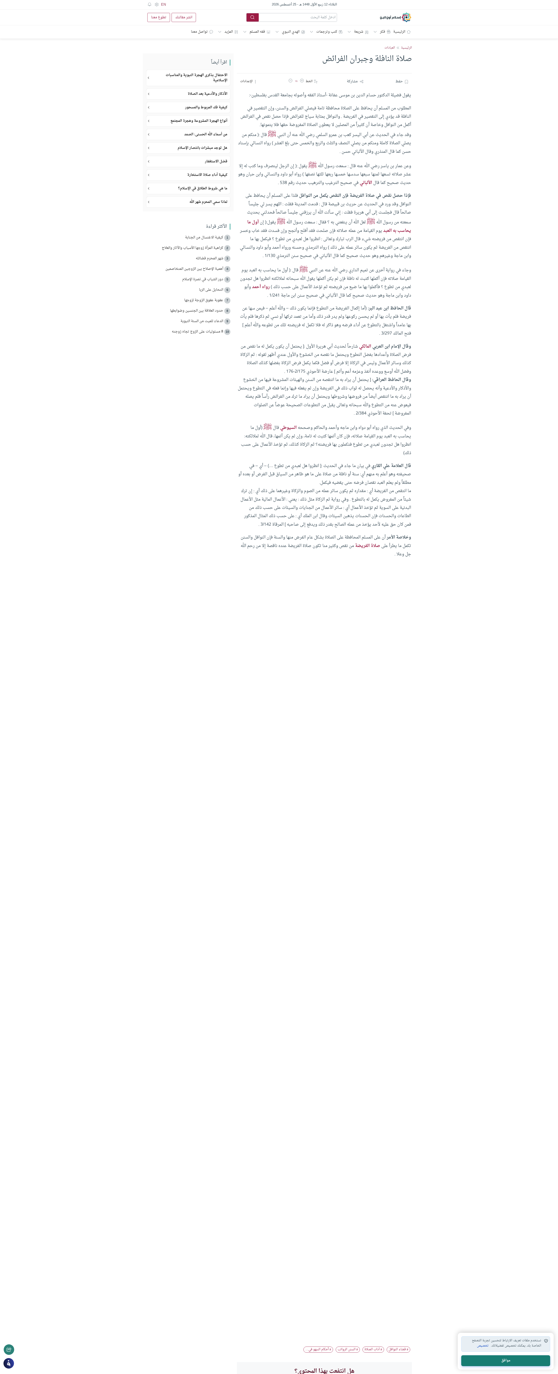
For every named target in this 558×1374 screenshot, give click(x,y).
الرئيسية (399, 32)
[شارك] (9, 1349)
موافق (505, 1360)
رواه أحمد (261, 287)
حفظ (399, 81)
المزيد (229, 32)
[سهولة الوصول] (156, 4)
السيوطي (288, 428)
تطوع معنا (158, 17)
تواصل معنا (199, 32)
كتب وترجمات (326, 32)
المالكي (365, 346)
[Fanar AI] (8, 1363)
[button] (302, 81)
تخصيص (482, 1346)
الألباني (366, 183)
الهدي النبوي (290, 32)
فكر (382, 32)
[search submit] (253, 17)
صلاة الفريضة (367, 546)
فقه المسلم (257, 32)
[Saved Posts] (149, 4)
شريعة (358, 32)
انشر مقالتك (183, 17)
